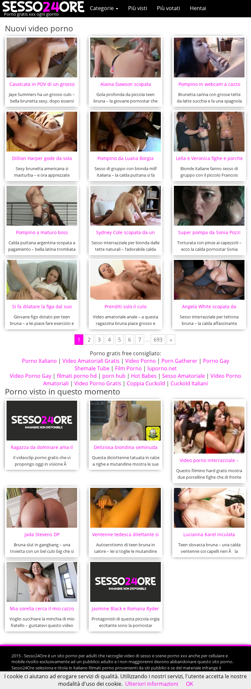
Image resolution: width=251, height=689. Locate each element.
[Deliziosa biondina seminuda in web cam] (125, 421)
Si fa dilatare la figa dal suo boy (42, 308)
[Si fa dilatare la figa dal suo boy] (42, 280)
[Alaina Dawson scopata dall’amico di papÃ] (125, 57)
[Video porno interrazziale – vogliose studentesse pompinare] (209, 427)
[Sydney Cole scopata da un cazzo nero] (125, 206)
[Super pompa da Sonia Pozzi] (209, 206)
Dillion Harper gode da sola (42, 158)
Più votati (168, 8)
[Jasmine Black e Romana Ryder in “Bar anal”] (125, 582)
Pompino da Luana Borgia (125, 158)
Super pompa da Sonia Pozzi (209, 232)
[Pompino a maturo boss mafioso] (42, 206)
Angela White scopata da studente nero (209, 308)
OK (189, 683)
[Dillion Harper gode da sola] (42, 132)
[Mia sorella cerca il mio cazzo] (42, 582)
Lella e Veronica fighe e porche (209, 158)
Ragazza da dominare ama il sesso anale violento (42, 449)
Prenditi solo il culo (125, 306)
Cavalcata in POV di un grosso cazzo (42, 86)
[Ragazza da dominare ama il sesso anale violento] (42, 421)
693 (158, 339)
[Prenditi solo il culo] (125, 280)
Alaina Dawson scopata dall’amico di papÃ (125, 86)
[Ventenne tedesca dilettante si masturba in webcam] (125, 508)
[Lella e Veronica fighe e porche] (209, 132)
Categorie (102, 8)
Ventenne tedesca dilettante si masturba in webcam (125, 536)
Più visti (137, 8)
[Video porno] (45, 6)
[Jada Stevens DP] (42, 508)
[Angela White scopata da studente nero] (209, 280)
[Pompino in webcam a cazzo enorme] (209, 57)
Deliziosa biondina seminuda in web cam (126, 449)
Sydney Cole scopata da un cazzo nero (125, 234)
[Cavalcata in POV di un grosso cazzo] (42, 57)
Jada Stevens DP (42, 534)
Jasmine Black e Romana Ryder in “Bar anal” (125, 610)
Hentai (198, 8)
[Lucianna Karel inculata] (209, 508)
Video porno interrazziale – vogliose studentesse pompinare (209, 462)
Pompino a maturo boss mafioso (42, 234)
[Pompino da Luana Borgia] (125, 132)
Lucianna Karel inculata (209, 534)
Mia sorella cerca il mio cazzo (42, 608)
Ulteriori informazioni (151, 683)
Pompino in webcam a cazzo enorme (209, 86)
